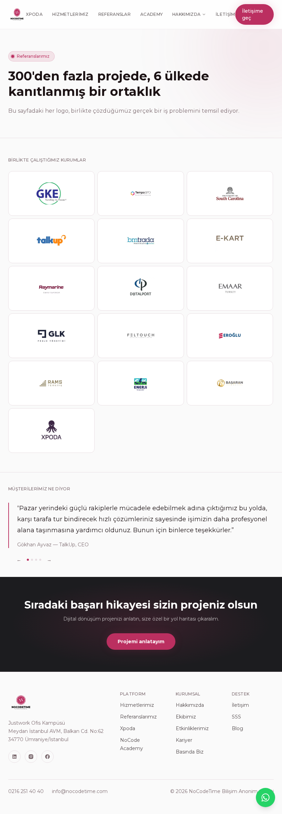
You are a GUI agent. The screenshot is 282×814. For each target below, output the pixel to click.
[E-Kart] (230, 241)
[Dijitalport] (140, 288)
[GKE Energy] (51, 193)
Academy (151, 14)
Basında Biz (190, 752)
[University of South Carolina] (230, 193)
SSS (236, 717)
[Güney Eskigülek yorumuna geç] (36, 560)
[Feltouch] (140, 335)
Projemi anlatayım (141, 641)
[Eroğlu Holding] (230, 335)
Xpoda (34, 14)
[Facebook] (47, 756)
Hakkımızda (186, 14)
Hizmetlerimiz (70, 14)
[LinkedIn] (14, 756)
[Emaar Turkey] (230, 288)
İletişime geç (252, 14)
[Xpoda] (51, 430)
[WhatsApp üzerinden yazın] (265, 797)
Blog (237, 728)
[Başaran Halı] (230, 383)
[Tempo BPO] (140, 193)
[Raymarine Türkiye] (51, 288)
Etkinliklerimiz (192, 728)
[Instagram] (31, 756)
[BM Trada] (140, 241)
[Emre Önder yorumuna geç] (32, 560)
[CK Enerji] (140, 383)
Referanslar (114, 14)
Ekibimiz (186, 717)
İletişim (225, 14)
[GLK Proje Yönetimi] (51, 335)
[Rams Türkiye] (51, 383)
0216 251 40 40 (26, 791)
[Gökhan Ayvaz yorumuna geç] (28, 560)
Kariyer (184, 740)
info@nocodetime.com (80, 791)
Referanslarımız (138, 717)
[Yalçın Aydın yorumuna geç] (40, 560)
